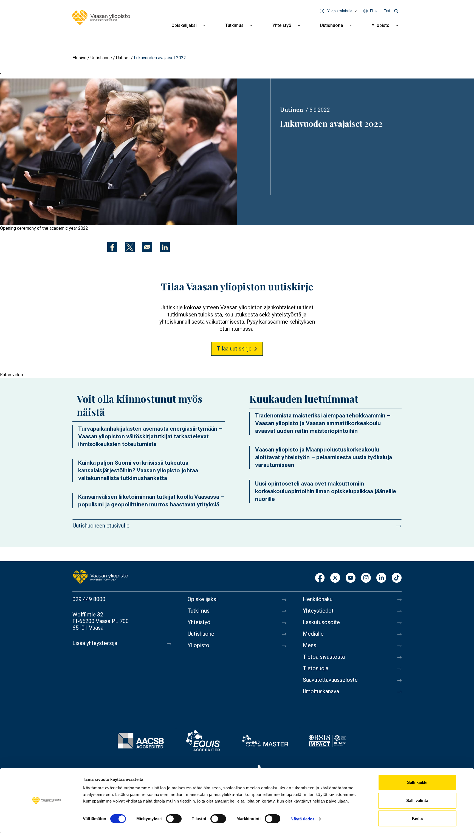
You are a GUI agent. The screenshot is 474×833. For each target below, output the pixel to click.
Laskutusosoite (321, 622)
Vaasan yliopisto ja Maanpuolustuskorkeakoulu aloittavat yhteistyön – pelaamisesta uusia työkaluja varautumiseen (323, 457)
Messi (310, 645)
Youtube (351, 578)
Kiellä (417, 818)
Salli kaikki (417, 782)
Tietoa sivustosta (324, 657)
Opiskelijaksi (184, 25)
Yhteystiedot (318, 610)
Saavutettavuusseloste (330, 680)
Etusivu (79, 57)
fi (371, 11)
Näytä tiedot (302, 819)
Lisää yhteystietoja (94, 643)
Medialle (313, 633)
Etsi (387, 11)
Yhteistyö (281, 25)
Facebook (320, 578)
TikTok (397, 578)
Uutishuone (331, 25)
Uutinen (291, 109)
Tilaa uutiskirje (234, 348)
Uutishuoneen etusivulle (101, 525)
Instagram (366, 578)
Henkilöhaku (317, 599)
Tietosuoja (315, 668)
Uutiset (123, 57)
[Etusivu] (101, 17)
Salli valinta (417, 800)
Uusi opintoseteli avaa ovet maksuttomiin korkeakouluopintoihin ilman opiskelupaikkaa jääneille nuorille (325, 491)
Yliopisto (381, 25)
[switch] (174, 818)
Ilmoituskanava (321, 691)
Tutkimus (234, 25)
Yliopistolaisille (339, 11)
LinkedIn (381, 578)
